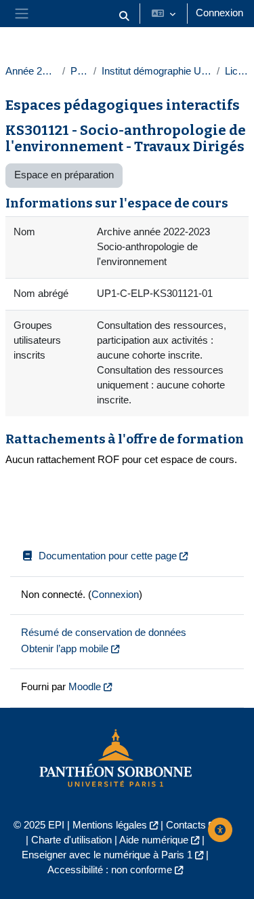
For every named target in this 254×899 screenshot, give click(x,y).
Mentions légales (109, 825)
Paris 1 (79, 71)
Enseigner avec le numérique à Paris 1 (107, 855)
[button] (124, 16)
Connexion (219, 12)
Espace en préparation (64, 174)
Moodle (84, 686)
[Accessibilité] (220, 830)
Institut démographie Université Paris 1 (156, 71)
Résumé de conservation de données (103, 632)
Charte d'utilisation (71, 840)
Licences (237, 71)
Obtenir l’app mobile (64, 648)
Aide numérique (153, 840)
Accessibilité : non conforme (109, 869)
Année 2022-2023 (31, 71)
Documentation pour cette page (108, 556)
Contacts (186, 825)
